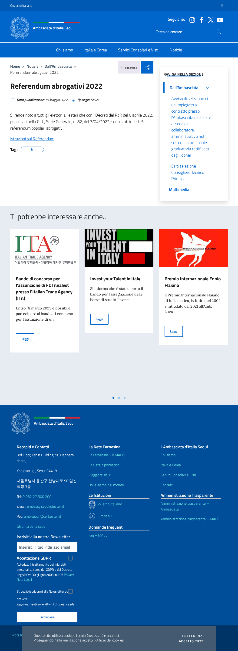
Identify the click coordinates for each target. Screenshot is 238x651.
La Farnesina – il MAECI (107, 455)
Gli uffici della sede (31, 526)
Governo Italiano (21, 5)
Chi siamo (168, 455)
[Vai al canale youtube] (219, 19)
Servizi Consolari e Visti (178, 475)
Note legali (20, 635)
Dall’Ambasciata (58, 66)
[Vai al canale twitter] (209, 19)
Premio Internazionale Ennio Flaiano (193, 282)
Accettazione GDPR (34, 558)
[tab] (113, 398)
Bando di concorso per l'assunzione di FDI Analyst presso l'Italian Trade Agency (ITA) (44, 288)
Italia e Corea (171, 465)
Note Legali (24, 579)
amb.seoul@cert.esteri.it (42, 516)
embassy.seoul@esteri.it (45, 506)
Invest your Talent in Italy (115, 278)
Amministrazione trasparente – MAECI (190, 519)
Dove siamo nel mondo (106, 485)
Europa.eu (104, 516)
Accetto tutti (192, 641)
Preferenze (193, 636)
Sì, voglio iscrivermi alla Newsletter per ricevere (43, 592)
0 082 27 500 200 (37, 496)
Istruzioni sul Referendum (32, 139)
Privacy (69, 574)
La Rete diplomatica (104, 465)
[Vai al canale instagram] (191, 19)
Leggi (27, 338)
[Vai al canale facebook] (200, 19)
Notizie (32, 66)
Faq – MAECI (99, 535)
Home (15, 66)
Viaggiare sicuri (100, 475)
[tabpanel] (44, 311)
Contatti (167, 485)
